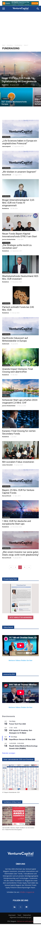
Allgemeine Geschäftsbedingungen (20, 917)
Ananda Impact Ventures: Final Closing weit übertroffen (17, 370)
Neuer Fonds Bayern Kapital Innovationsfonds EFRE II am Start (19, 235)
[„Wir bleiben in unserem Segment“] (20, 160)
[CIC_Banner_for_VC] (20, 3)
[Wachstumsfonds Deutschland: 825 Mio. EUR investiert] (20, 264)
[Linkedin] (14, 907)
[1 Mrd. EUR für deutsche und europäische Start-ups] (20, 509)
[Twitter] (20, 907)
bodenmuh (5, 344)
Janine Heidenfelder (8, 239)
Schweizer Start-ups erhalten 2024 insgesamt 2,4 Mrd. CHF (19, 401)
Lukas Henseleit (7, 465)
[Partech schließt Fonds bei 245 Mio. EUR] (20, 295)
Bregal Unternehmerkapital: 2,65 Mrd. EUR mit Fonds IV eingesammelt (18, 203)
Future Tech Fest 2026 (17, 724)
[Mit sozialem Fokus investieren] (20, 450)
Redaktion (5, 85)
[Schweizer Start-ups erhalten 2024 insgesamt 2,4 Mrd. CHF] (20, 388)
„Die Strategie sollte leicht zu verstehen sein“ (17, 246)
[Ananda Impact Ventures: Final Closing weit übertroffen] (20, 357)
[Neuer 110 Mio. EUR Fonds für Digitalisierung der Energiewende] (20, 69)
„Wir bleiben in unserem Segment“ (19, 171)
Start (3, 45)
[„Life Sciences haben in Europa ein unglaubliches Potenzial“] (20, 129)
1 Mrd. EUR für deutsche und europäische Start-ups (16, 522)
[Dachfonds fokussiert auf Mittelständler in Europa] (20, 326)
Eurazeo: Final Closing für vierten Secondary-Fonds (19, 432)
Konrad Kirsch (6, 175)
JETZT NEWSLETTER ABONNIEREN (20, 617)
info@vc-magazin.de (27, 892)
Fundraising (18, 45)
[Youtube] (26, 907)
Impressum (12, 915)
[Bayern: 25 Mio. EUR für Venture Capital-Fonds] (20, 478)
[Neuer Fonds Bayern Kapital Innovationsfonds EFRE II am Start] (20, 222)
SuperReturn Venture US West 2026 (22, 739)
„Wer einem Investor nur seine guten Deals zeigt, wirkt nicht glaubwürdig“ (20, 553)
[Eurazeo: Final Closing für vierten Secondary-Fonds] (20, 419)
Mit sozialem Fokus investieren (18, 462)
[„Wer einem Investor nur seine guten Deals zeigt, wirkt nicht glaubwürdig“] (20, 540)
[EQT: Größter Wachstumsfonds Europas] (16, 100)
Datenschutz (27, 915)
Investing (10, 45)
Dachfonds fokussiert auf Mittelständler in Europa (15, 339)
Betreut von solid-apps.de (25, 921)
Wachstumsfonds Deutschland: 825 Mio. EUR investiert (20, 277)
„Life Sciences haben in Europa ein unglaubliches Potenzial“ (19, 142)
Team (19, 915)
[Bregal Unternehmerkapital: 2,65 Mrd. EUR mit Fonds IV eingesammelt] (20, 188)
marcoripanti (6, 146)
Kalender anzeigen (8, 753)
